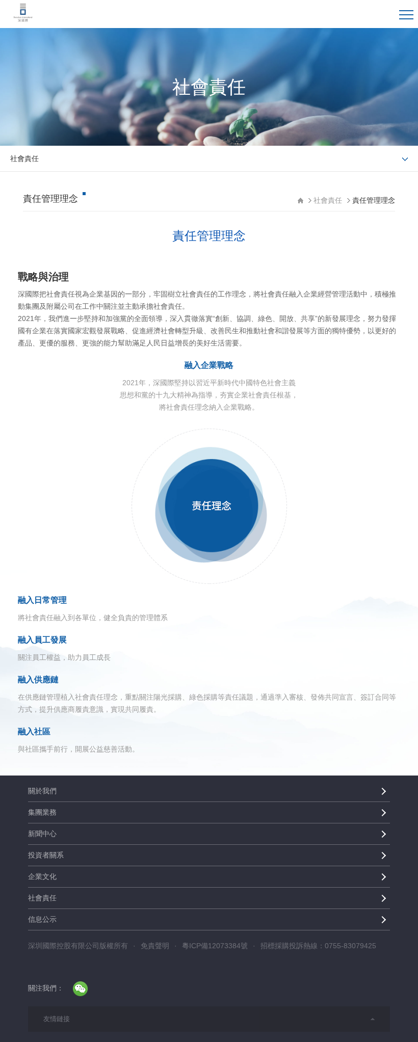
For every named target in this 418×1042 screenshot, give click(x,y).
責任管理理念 (373, 200)
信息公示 (42, 919)
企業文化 (42, 876)
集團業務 (42, 812)
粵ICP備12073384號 (215, 946)
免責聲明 (155, 946)
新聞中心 (42, 834)
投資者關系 (46, 855)
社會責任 (328, 200)
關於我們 (42, 791)
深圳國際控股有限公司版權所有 (78, 946)
